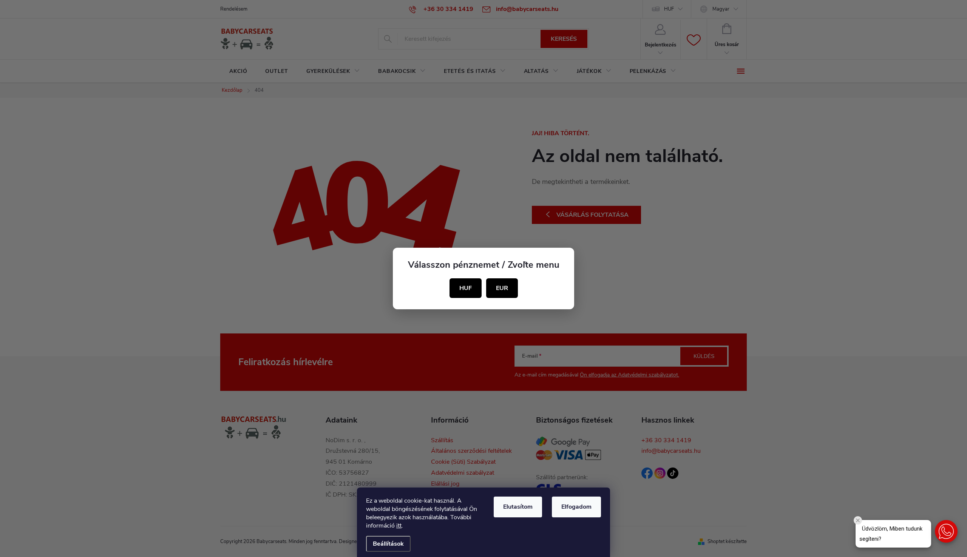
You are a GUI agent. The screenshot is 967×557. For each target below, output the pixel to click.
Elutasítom (518, 507)
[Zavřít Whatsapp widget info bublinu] (858, 520)
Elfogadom (576, 507)
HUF (465, 288)
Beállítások (388, 544)
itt (399, 526)
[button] (946, 531)
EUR (502, 288)
